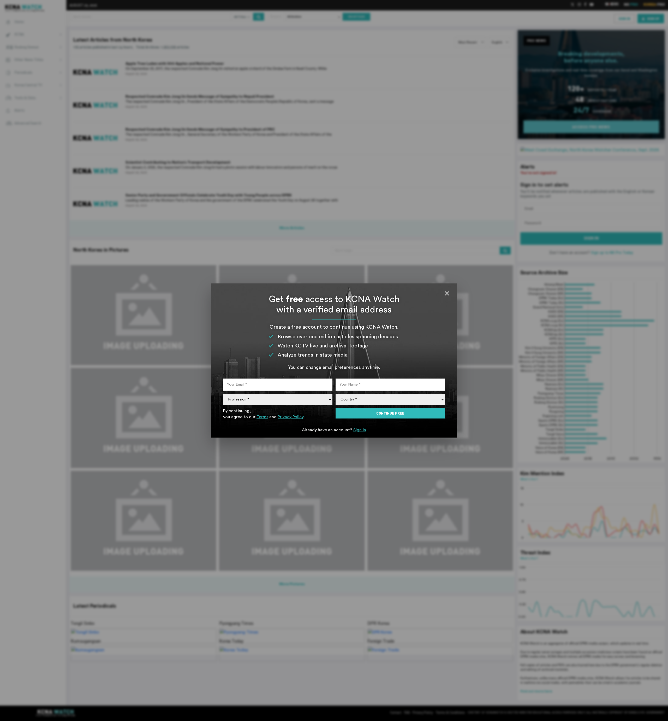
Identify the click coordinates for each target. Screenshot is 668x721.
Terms (262, 417)
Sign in (359, 430)
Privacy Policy (290, 417)
